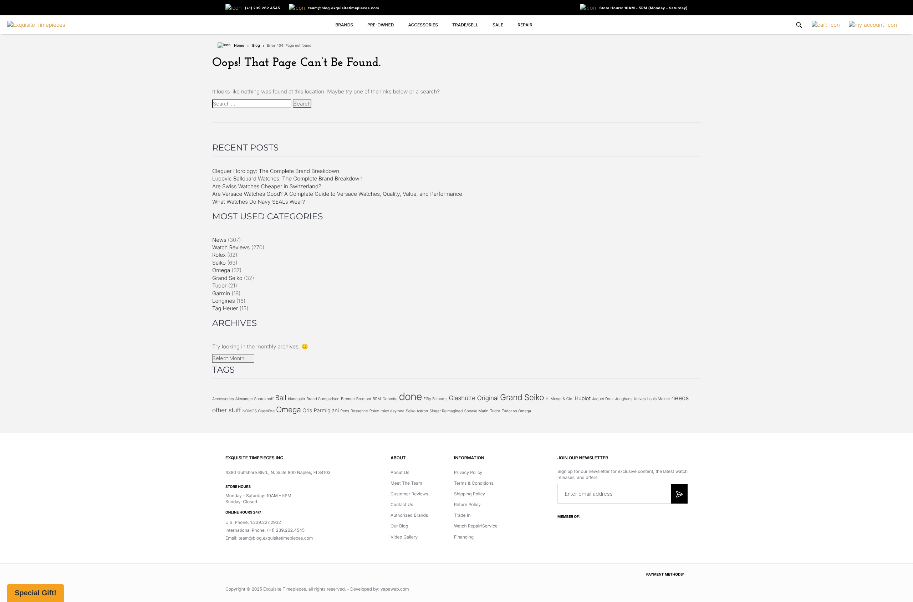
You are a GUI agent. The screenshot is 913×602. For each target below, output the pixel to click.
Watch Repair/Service (476, 526)
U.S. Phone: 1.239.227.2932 (253, 522)
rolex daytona (392, 411)
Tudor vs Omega (516, 411)
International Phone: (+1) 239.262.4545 (265, 530)
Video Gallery (404, 537)
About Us (400, 472)
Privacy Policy (468, 472)
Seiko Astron (417, 411)
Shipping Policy (469, 493)
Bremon (348, 399)
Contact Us (402, 504)
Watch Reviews (231, 247)
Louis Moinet (658, 399)
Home (239, 46)
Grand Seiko (227, 278)
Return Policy (467, 504)
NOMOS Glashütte (259, 411)
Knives (640, 399)
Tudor (219, 285)
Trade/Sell (465, 24)
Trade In (462, 515)
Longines (223, 300)
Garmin (221, 293)
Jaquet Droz (602, 399)
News (219, 239)
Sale (498, 24)
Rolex (219, 254)
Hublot (583, 398)
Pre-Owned (380, 24)
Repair (524, 24)
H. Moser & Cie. (559, 399)
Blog (256, 46)
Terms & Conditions (474, 483)
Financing (464, 537)
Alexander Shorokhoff (254, 399)
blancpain (296, 399)
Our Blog (399, 526)
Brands (344, 24)
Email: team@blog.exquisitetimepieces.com (269, 538)
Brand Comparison (323, 399)
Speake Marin (476, 411)
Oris (307, 410)
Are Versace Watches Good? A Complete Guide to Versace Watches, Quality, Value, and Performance (337, 193)
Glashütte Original (474, 398)
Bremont (363, 399)
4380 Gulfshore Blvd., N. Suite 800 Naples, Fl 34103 (278, 472)
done (410, 397)
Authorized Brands (409, 515)
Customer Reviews (409, 493)
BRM (377, 399)
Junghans (623, 399)
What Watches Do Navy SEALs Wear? (258, 201)
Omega (221, 270)
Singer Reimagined (446, 411)
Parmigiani (326, 410)
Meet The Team (406, 483)
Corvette (389, 399)
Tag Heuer (225, 308)
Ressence (359, 411)
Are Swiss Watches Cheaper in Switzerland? (266, 186)
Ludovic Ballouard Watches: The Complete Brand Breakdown (287, 178)
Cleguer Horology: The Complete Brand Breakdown (275, 171)
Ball (280, 397)
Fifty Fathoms (435, 399)
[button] (35, 593)
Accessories (423, 24)
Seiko (219, 262)
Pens (344, 411)
